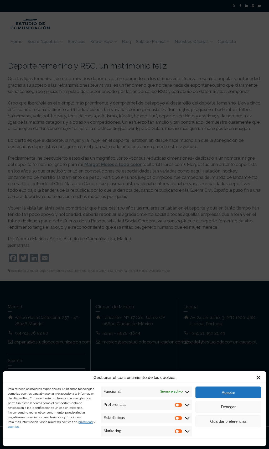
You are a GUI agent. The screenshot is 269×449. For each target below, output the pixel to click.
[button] (258, 377)
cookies (13, 427)
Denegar (228, 407)
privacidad (85, 422)
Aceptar (228, 392)
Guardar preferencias (228, 421)
